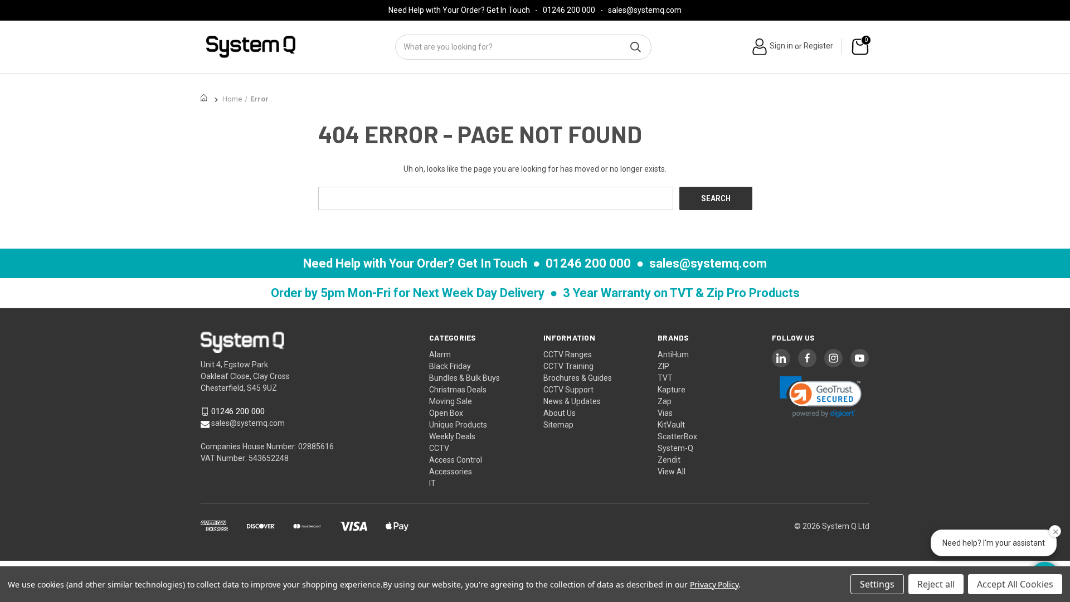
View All (671, 471)
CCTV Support (568, 389)
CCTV (439, 448)
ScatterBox (677, 436)
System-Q (675, 448)
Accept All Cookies (1015, 584)
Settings (877, 584)
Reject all (936, 584)
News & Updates (572, 401)
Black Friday (450, 366)
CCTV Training (568, 366)
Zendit (669, 459)
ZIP (663, 366)
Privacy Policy (714, 584)
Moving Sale (450, 401)
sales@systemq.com (645, 10)
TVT (665, 377)
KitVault (671, 424)
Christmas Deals (458, 389)
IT (432, 483)
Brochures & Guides (577, 377)
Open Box (446, 413)
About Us (559, 413)
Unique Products (458, 424)
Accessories (450, 471)
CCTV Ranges (567, 354)
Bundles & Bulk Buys (464, 377)
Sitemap (558, 424)
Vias (665, 413)
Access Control (455, 459)
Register (818, 45)
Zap (665, 401)
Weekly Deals (452, 436)
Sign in (781, 45)
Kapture (671, 389)
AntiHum (673, 354)
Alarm (440, 354)
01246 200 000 (569, 10)
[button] (821, 396)
